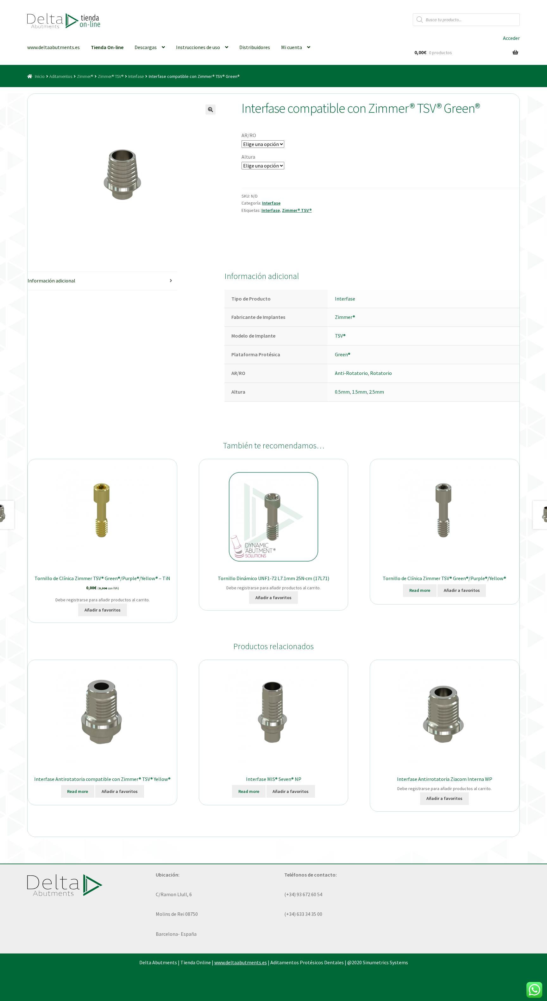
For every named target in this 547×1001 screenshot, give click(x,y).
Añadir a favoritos (103, 610)
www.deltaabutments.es (53, 47)
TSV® (340, 336)
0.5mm (342, 392)
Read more (419, 590)
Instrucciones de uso (198, 47)
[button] (210, 110)
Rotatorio (381, 373)
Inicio (40, 76)
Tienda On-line (107, 47)
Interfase (136, 76)
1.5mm (359, 392)
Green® (342, 354)
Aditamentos (60, 76)
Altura (248, 157)
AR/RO (249, 135)
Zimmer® (85, 76)
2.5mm (376, 392)
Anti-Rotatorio (351, 373)
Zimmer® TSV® (110, 76)
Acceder (511, 38)
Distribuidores (254, 47)
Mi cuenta (291, 47)
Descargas (146, 47)
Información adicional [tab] (51, 280)
